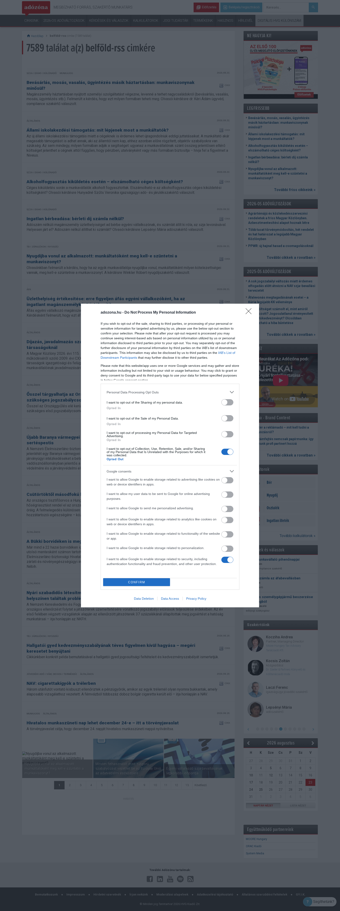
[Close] (250, 312)
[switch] (227, 402)
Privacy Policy (196, 598)
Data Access (170, 598)
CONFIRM (136, 582)
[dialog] (170, 455)
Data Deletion (144, 598)
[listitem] (170, 392)
